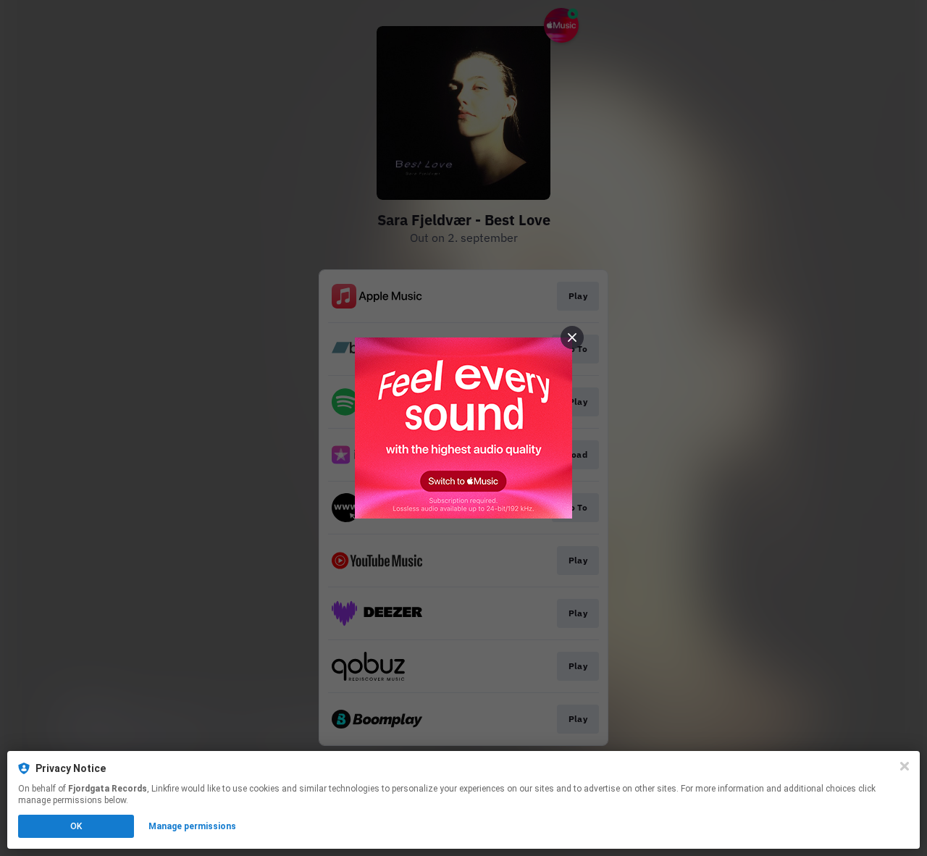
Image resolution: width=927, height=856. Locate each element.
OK (76, 826)
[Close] (904, 766)
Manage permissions (192, 826)
